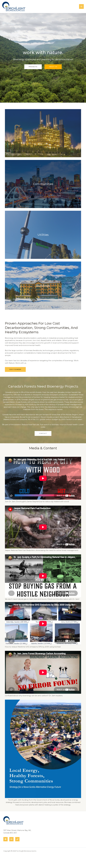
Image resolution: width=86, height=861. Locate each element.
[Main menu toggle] (81, 6)
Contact (43, 433)
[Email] (11, 839)
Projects (33, 66)
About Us (53, 66)
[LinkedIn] (5, 839)
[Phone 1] (17, 839)
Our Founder (15, 369)
